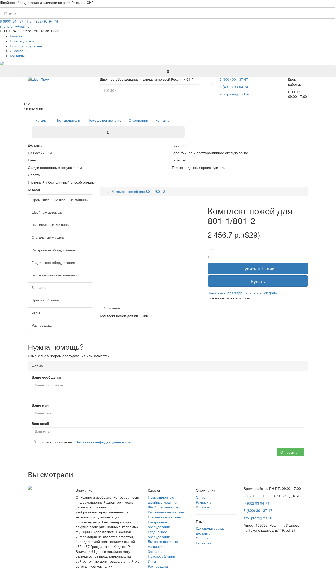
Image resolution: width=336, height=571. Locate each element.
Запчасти (155, 551)
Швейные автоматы (164, 507)
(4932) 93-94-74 (256, 503)
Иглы (152, 561)
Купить (258, 281)
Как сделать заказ (210, 528)
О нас (200, 497)
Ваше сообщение (47, 377)
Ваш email (40, 423)
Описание (112, 307)
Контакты (17, 55)
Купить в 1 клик (258, 268)
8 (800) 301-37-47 (14, 21)
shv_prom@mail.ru (15, 26)
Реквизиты (204, 502)
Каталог (16, 35)
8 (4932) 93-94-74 (44, 21)
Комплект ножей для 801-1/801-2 (138, 191)
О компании (19, 50)
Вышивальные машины (166, 511)
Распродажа (158, 566)
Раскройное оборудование (159, 524)
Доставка (203, 533)
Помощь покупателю (27, 45)
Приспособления (161, 556)
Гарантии (203, 542)
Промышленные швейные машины (162, 500)
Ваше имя (40, 405)
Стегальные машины (165, 516)
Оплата (202, 538)
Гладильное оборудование (159, 534)
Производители (22, 40)
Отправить (289, 452)
